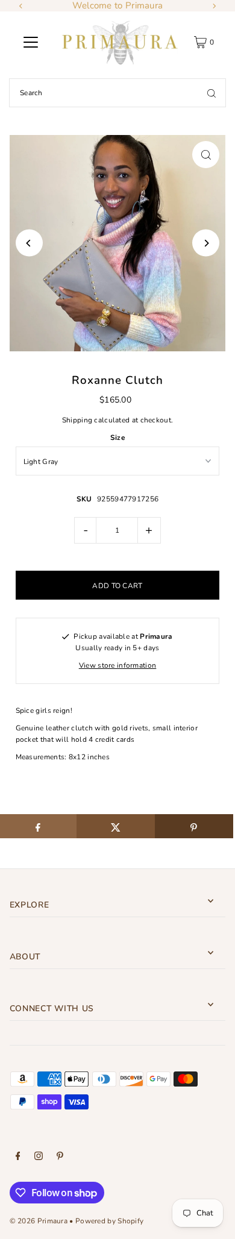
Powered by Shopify (109, 1221)
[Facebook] (18, 1158)
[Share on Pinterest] (194, 826)
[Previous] (21, 6)
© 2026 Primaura (38, 1221)
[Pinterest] (60, 1158)
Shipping (77, 420)
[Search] (211, 92)
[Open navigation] (31, 42)
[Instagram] (38, 1158)
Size (117, 437)
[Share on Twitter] (116, 826)
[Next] (214, 6)
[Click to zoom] (205, 154)
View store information (118, 665)
